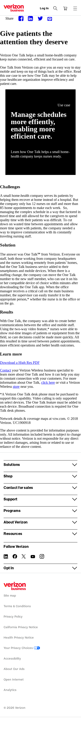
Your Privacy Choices (19, 648)
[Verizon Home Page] (15, 585)
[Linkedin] (31, 19)
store (16, 386)
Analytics (10, 690)
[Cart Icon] (65, 8)
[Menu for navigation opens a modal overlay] (75, 8)
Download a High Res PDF (20, 363)
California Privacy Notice (21, 627)
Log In (44, 8)
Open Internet (14, 679)
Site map (10, 595)
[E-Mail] (50, 19)
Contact (5, 370)
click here (48, 382)
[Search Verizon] (55, 8)
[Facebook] (21, 19)
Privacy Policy (13, 616)
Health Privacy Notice (19, 637)
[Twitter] (40, 19)
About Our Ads (14, 669)
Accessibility (12, 658)
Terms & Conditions (17, 606)
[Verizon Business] (14, 8)
